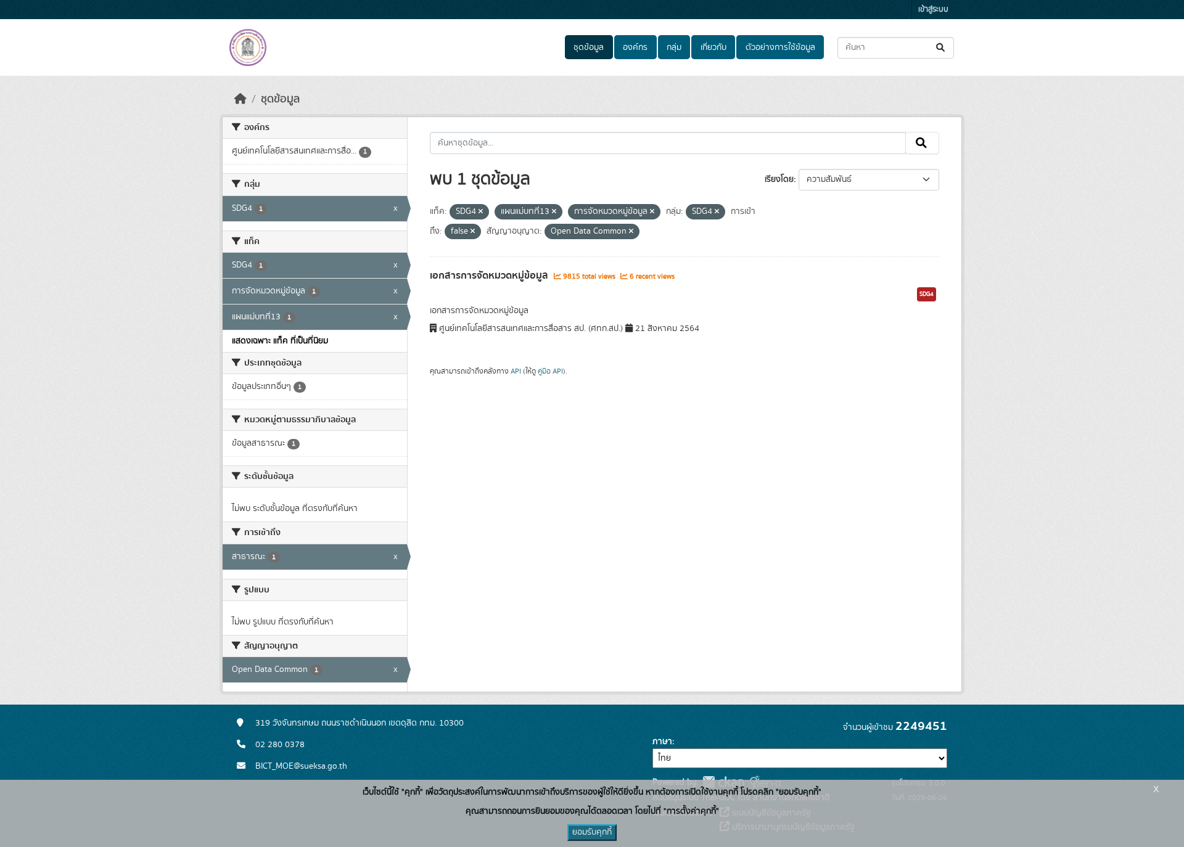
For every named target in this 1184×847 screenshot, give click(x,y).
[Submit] (941, 48)
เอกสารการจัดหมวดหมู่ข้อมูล (490, 276)
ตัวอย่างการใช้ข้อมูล (780, 47)
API (516, 371)
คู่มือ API (550, 371)
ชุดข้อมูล (589, 47)
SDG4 (926, 294)
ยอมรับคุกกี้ (592, 832)
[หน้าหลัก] (240, 99)
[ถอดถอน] (481, 212)
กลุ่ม (674, 47)
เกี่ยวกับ (713, 47)
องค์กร (635, 47)
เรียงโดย (779, 179)
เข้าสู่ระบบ (933, 9)
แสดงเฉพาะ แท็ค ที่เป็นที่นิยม (280, 341)
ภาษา (662, 741)
